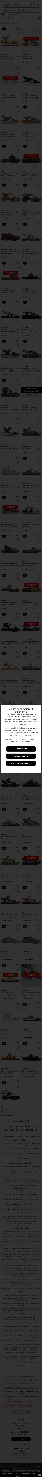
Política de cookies (24, 741)
